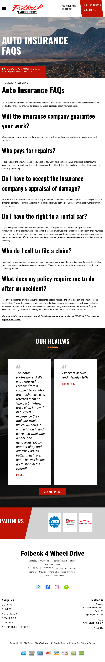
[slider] (52, 348)
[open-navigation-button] (4, 8)
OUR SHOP (8, 604)
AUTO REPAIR (9, 613)
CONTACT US (9, 622)
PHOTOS (7, 609)
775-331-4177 (90, 10)
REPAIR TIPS (9, 618)
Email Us (98, 628)
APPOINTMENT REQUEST (16, 627)
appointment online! (11, 319)
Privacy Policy (88, 643)
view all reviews (52, 492)
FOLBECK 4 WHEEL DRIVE (16, 83)
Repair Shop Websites (39, 643)
